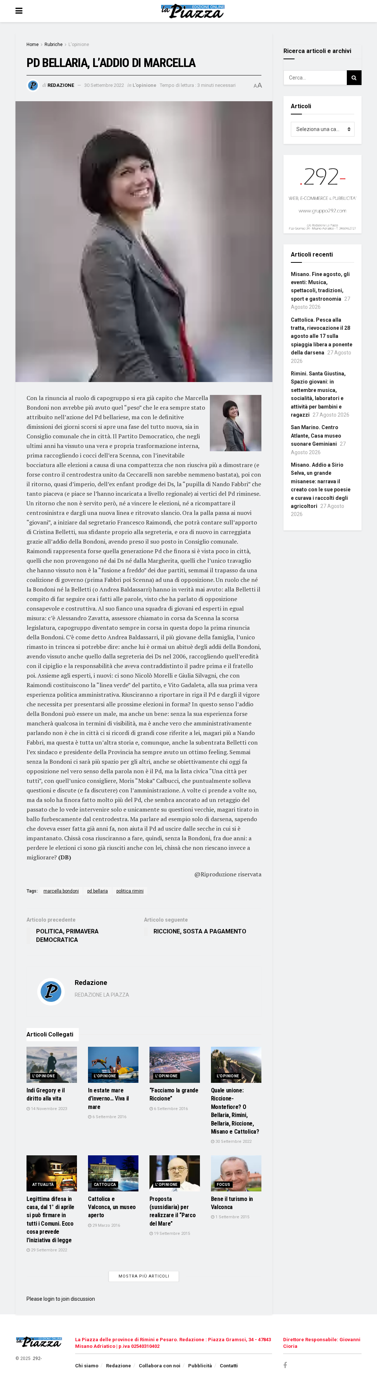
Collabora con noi (159, 1365)
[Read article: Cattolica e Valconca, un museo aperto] (113, 1173)
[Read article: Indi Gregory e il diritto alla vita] (52, 1065)
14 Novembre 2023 (48, 1108)
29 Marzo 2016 (105, 1225)
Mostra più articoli (144, 1276)
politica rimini (130, 891)
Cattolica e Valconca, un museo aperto (112, 1207)
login (48, 1299)
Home (33, 44)
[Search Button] (354, 77)
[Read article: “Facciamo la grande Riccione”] (174, 1065)
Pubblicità (200, 1365)
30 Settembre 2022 (104, 85)
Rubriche (54, 44)
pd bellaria (97, 891)
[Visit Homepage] (194, 11)
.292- (37, 1358)
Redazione (60, 85)
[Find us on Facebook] (285, 1365)
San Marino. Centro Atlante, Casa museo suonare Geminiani (316, 435)
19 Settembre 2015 (171, 1233)
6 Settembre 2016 (108, 1116)
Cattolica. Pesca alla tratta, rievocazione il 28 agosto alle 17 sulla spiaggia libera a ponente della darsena (321, 336)
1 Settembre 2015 (231, 1217)
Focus (223, 1185)
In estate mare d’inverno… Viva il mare (108, 1098)
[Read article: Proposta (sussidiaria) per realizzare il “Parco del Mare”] (174, 1173)
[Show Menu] (18, 11)
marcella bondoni (61, 891)
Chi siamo (86, 1365)
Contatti (229, 1365)
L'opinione (78, 44)
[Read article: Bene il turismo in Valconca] (236, 1173)
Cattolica (105, 1185)
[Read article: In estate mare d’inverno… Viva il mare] (113, 1065)
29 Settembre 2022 (48, 1250)
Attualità (43, 1185)
